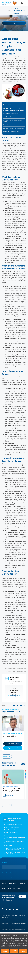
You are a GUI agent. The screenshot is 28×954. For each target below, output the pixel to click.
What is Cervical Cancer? (12, 835)
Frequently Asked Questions (18, 923)
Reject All (14, 951)
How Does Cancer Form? (11, 829)
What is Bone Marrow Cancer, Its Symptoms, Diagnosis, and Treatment (13, 109)
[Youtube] (17, 909)
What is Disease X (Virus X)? (12, 827)
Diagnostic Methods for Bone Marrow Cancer (13, 128)
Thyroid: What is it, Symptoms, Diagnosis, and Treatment (15, 853)
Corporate (22, 883)
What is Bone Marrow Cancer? (10, 113)
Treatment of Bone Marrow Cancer (11, 131)
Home (3, 9)
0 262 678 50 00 (21, 916)
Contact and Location (14, 888)
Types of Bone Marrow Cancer (10, 125)
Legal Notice (5, 923)
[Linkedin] (13, 909)
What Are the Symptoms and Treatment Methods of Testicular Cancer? (15, 838)
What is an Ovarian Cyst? (12, 832)
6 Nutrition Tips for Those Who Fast (14, 824)
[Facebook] (2, 909)
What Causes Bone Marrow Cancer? (12, 116)
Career (3, 888)
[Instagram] (10, 909)
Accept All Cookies (23, 950)
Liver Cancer (9, 845)
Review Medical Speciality (14, 696)
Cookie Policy (12, 946)
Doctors (4, 883)
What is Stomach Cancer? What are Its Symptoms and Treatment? (15, 849)
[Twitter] (6, 909)
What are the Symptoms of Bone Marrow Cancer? (12, 120)
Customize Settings (5, 950)
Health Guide (9, 9)
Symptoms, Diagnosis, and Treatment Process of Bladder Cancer (15, 842)
